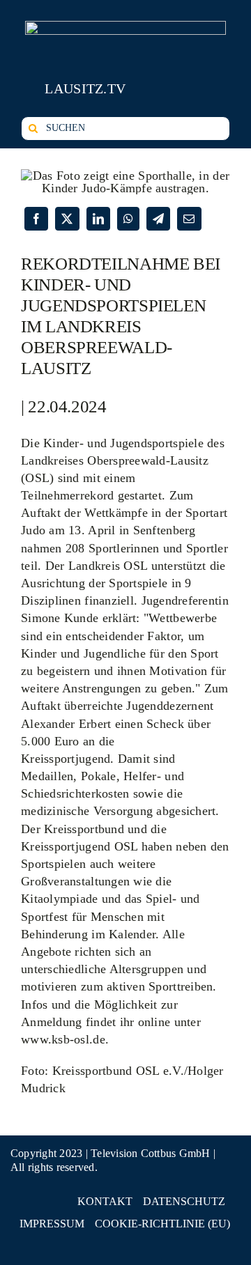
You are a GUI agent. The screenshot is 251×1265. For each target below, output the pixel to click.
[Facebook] (36, 218)
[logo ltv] (125, 27)
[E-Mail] (189, 218)
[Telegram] (158, 218)
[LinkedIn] (98, 218)
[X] (67, 218)
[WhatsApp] (128, 218)
